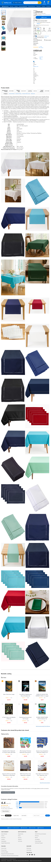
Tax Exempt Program (39, 843)
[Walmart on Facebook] (27, 855)
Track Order (33, 827)
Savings (16, 6)
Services (11, 6)
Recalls (36, 837)
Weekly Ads (41, 827)
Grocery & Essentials (23, 6)
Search (47, 815)
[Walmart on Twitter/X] (29, 855)
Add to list (40, 40)
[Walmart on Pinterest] (34, 855)
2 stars (17, 806)
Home (2, 8)
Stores (19, 835)
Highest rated (16, 815)
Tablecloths (33, 93)
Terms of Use (3, 848)
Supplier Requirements (5, 843)
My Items (48, 6)
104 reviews (41, 47)
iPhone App (29, 848)
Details (45, 37)
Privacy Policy (4, 850)
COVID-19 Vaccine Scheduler (40, 834)
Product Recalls (38, 841)
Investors (3, 839)
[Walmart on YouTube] (32, 855)
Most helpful (24, 815)
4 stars (17, 803)
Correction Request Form (8, 792)
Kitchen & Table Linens (20, 8)
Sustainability (3, 841)
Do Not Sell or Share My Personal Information (9, 855)
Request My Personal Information (7, 853)
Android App (29, 850)
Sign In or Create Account (14, 827)
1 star (17, 807)
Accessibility (37, 839)
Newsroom (3, 837)
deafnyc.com (35, 66)
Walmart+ (20, 839)
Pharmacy (38, 6)
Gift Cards (20, 841)
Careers (43, 6)
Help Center (25, 827)
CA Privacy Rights (4, 851)
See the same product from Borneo (43, 726)
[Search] (40, 2)
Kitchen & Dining (13, 8)
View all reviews (5, 811)
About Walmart (4, 834)
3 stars (17, 804)
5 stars (17, 801)
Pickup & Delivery (31, 6)
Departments (5, 6)
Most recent (8, 815)
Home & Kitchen (7, 8)
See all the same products (45, 782)
